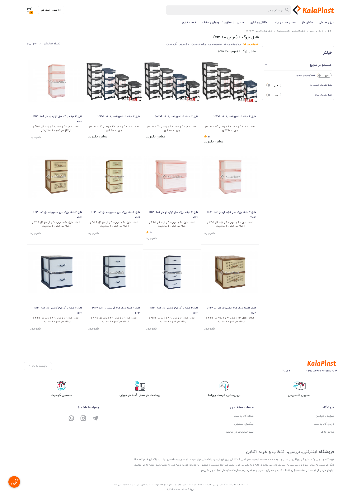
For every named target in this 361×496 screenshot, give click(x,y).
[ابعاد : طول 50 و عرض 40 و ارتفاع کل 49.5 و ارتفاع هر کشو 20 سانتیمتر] (230, 272)
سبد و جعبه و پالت (284, 22)
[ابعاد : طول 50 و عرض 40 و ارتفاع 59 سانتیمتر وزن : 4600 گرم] (230, 81)
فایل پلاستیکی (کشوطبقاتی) (291, 31)
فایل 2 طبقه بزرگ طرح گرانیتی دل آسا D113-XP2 (58, 310)
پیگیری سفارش (244, 423)
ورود (54, 10)
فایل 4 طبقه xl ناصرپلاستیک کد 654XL (118, 116)
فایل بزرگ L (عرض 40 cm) (259, 31)
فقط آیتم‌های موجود (305, 75)
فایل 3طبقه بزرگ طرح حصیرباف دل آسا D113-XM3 (57, 215)
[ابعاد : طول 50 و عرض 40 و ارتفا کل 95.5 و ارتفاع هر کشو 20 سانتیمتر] (56, 81)
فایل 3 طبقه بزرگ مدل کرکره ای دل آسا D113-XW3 (231, 215)
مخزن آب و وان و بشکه (216, 22)
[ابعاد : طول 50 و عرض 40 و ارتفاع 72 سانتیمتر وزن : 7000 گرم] (172, 81)
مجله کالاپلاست (244, 415)
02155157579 (329, 371)
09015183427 (313, 371)
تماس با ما (327, 431)
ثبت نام (45, 10)
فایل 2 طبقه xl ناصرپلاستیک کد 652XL (234, 116)
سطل (240, 22)
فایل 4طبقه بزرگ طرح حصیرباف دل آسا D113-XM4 (115, 215)
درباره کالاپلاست (324, 423)
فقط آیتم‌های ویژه (323, 95)
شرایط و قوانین (324, 415)
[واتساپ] (71, 418)
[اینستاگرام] (83, 418)
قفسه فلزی (189, 22)
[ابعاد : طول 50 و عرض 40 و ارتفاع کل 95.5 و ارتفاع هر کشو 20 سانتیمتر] (114, 177)
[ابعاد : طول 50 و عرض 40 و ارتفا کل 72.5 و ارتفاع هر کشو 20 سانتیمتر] (230, 177)
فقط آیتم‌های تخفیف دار (321, 85)
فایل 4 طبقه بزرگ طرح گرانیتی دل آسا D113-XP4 (174, 310)
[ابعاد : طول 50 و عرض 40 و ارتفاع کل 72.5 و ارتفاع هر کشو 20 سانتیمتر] (56, 177)
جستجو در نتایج (321, 64)
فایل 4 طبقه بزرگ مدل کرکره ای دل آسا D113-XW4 (57, 119)
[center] (287, 10)
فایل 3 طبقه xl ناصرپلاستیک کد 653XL (176, 116)
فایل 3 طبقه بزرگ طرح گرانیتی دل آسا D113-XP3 (116, 310)
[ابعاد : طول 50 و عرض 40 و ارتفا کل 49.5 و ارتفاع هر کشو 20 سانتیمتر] (172, 177)
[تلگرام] (95, 418)
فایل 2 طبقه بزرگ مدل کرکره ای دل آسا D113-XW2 (173, 215)
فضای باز (307, 22)
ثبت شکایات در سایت (240, 431)
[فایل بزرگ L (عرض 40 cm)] (309, 363)
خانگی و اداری (258, 22)
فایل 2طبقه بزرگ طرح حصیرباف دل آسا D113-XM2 (231, 310)
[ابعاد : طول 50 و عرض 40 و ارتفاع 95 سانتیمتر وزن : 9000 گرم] (114, 81)
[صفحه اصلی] (329, 31)
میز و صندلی (326, 22)
